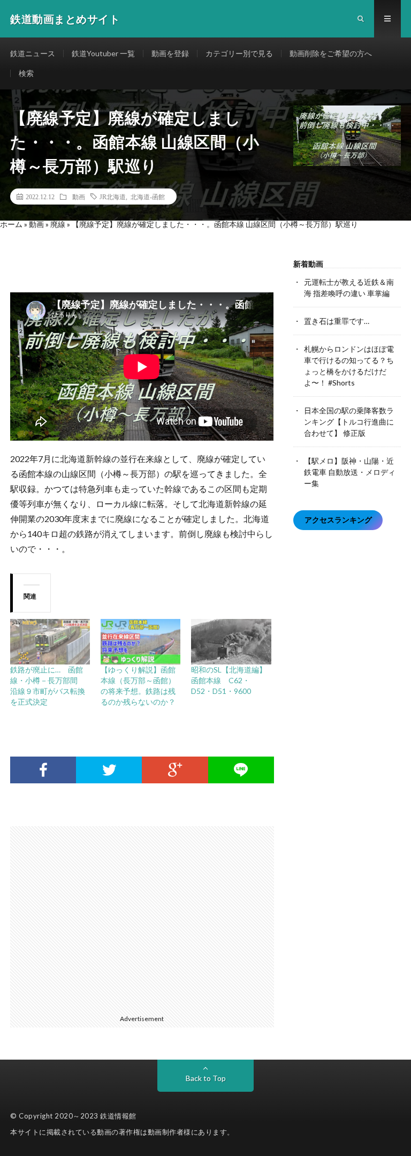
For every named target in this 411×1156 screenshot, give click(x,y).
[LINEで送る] (241, 770)
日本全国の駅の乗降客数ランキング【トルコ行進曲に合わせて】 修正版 (349, 421)
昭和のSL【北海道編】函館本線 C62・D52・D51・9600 (229, 680)
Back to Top (206, 1078)
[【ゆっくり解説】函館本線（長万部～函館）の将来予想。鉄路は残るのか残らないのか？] (140, 641)
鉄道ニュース (32, 53)
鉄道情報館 (118, 1116)
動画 (78, 196)
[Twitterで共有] (109, 770)
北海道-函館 (148, 196)
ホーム (11, 224)
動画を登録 (170, 53)
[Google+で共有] (175, 770)
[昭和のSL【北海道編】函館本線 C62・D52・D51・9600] (231, 641)
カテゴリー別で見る (239, 53)
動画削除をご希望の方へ (331, 53)
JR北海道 (113, 196)
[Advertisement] (147, 918)
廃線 (57, 224)
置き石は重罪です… (336, 321)
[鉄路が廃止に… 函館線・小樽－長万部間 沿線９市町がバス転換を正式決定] (50, 641)
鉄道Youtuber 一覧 (103, 53)
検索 (26, 73)
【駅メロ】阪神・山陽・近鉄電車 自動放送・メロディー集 (349, 472)
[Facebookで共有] (43, 770)
